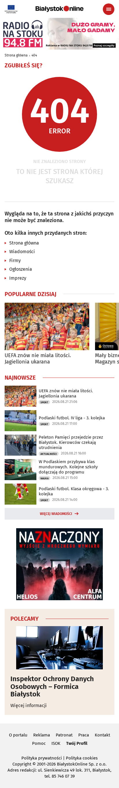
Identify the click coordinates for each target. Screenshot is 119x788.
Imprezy (17, 278)
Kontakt (102, 735)
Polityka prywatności (41, 758)
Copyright (21, 764)
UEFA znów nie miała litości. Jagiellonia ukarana (38, 359)
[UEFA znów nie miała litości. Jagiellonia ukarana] (47, 326)
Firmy (15, 260)
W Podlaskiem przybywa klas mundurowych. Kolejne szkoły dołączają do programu (68, 467)
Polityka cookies (82, 758)
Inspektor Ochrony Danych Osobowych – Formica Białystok (52, 686)
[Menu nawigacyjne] (108, 9)
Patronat (64, 735)
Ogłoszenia (20, 269)
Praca (83, 735)
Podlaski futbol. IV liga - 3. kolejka (72, 417)
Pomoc (39, 743)
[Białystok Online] (59, 9)
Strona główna (16, 55)
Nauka (44, 478)
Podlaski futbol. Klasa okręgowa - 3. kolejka (74, 491)
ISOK (55, 743)
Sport (44, 402)
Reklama (41, 735)
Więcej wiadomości (56, 514)
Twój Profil (76, 743)
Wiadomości (22, 251)
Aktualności (48, 453)
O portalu (18, 735)
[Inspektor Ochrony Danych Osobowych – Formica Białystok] (59, 647)
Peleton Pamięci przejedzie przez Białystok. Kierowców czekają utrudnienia (71, 442)
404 (34, 55)
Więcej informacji (28, 705)
